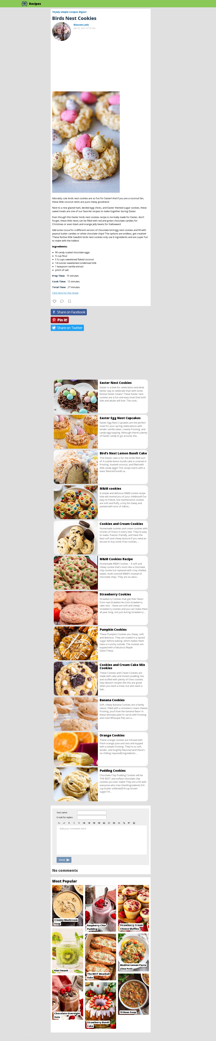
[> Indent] (99, 823)
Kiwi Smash (61, 970)
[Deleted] (79, 823)
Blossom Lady (81, 24)
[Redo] (64, 823)
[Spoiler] (124, 823)
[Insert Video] (109, 823)
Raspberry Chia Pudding (96, 927)
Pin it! (62, 319)
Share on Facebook (71, 312)
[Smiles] (134, 823)
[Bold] (69, 823)
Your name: (62, 812)
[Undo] (59, 823)
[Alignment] (129, 823)
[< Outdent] (94, 823)
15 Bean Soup (128, 1012)
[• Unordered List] (84, 823)
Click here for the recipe (65, 293)
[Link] (119, 823)
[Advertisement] (174, 53)
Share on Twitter (69, 327)
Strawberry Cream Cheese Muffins (131, 926)
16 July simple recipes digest (69, 12)
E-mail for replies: (65, 817)
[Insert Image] (104, 823)
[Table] (114, 823)
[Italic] (74, 823)
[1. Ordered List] (89, 823)
